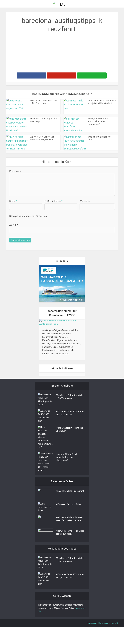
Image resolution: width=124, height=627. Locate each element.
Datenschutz (103, 623)
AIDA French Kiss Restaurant (70, 491)
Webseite (85, 201)
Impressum (92, 623)
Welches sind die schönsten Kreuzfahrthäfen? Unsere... (69, 519)
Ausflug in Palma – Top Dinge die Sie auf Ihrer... (70, 532)
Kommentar (15, 171)
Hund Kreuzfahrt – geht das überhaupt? (69, 429)
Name (13, 201)
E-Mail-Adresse (53, 201)
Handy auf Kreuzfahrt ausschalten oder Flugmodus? (98, 121)
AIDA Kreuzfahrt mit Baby (68, 504)
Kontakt (114, 623)
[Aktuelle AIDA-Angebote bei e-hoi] (62, 283)
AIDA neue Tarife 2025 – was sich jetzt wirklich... (70, 413)
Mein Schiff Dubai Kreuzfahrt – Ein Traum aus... (70, 396)
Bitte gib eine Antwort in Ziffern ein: (28, 216)
